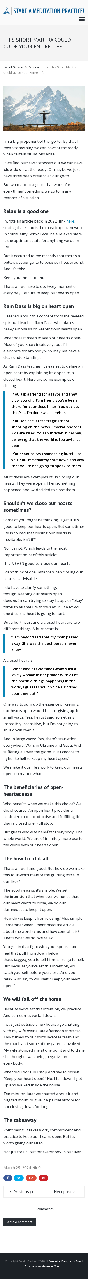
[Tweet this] (19, 1178)
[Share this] (7, 1178)
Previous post (26, 1191)
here (70, 221)
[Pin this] (43, 1178)
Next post (62, 1191)
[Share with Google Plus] (31, 1178)
